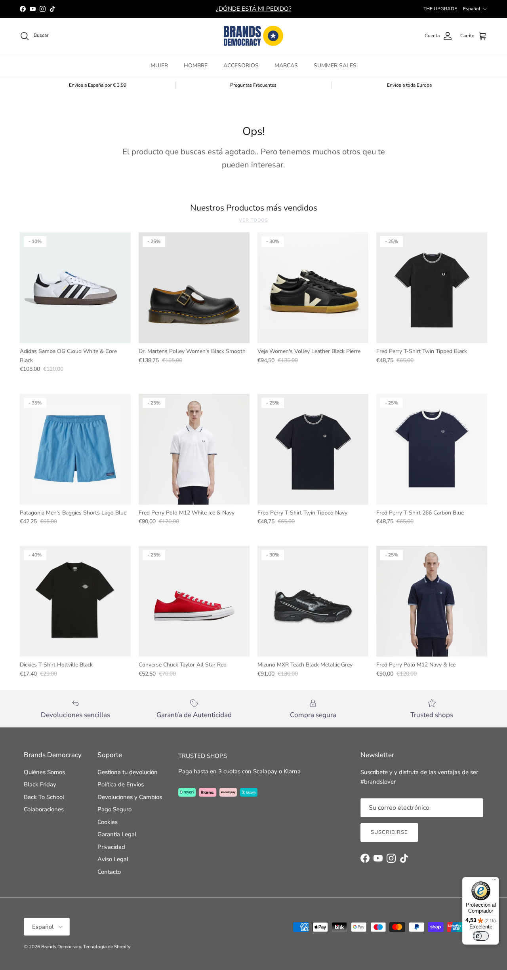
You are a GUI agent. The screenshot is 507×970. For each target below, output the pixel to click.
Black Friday (40, 784)
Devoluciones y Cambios (129, 797)
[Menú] (494, 881)
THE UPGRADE (440, 9)
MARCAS (286, 65)
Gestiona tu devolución (127, 772)
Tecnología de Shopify (106, 946)
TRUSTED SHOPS (202, 756)
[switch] (481, 936)
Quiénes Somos (44, 772)
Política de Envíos (120, 784)
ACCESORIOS (241, 65)
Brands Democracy (61, 946)
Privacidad (111, 847)
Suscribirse (389, 832)
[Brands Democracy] (253, 36)
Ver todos (253, 220)
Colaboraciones (44, 809)
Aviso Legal (112, 859)
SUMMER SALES (335, 65)
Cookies (107, 822)
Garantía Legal (116, 834)
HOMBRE (196, 65)
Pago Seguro (114, 809)
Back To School (44, 797)
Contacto (109, 872)
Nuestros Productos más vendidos (253, 208)
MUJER (159, 65)
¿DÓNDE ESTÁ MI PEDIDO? (254, 9)
